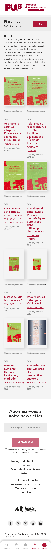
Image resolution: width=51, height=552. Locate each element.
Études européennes (13, 111)
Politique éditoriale (25, 480)
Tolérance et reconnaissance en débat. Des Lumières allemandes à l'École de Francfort (36, 133)
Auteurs (25, 473)
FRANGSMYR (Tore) (36, 382)
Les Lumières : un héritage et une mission (13, 212)
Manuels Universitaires (25, 469)
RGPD (43, 534)
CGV (37, 534)
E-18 (6, 119)
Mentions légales (25, 534)
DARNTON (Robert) (14, 382)
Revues (25, 465)
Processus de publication (25, 484)
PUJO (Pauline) (11, 144)
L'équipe (25, 492)
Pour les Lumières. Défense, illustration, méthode (11, 372)
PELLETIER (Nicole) (13, 222)
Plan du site (10, 534)
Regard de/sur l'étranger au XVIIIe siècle (36, 300)
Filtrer (40, 24)
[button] (44, 545)
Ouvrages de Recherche (25, 461)
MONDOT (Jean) (12, 304)
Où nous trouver (25, 488)
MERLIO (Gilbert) (12, 219)
